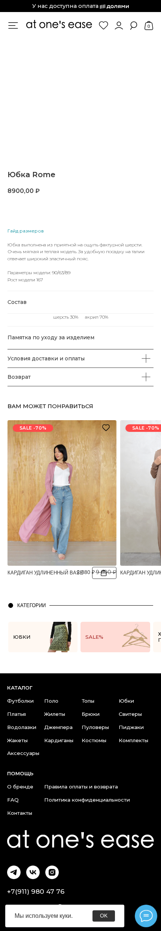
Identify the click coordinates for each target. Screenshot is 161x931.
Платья (16, 714)
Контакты (19, 813)
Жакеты (17, 740)
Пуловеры (95, 727)
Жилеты (54, 714)
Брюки (91, 714)
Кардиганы (58, 740)
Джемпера (58, 727)
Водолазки (21, 727)
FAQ (13, 800)
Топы (88, 701)
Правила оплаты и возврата (81, 787)
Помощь (20, 773)
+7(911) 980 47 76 (35, 891)
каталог (20, 688)
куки (65, 916)
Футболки (20, 701)
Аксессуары (23, 753)
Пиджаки (131, 727)
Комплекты (133, 740)
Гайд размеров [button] (25, 231)
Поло (51, 701)
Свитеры (130, 714)
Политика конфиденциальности (87, 800)
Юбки (126, 701)
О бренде (20, 787)
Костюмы (94, 740)
